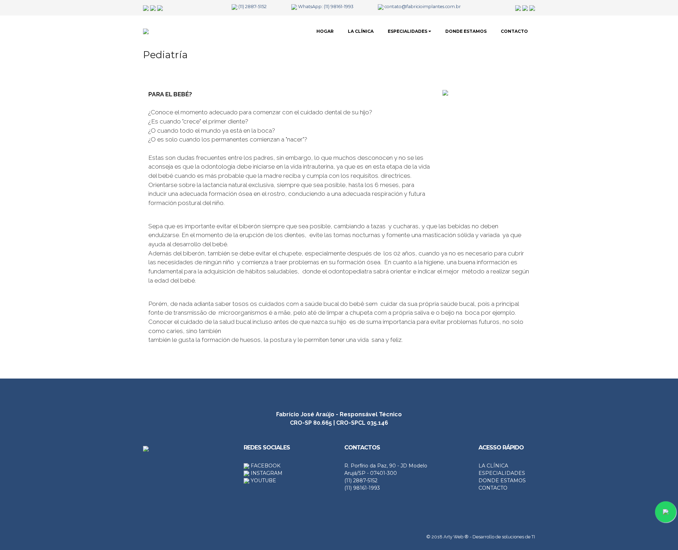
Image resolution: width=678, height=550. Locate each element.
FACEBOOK (264, 466)
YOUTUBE (262, 480)
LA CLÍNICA (361, 31)
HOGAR (325, 31)
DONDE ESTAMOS (466, 31)
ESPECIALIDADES (407, 31)
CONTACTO (514, 31)
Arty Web (453, 536)
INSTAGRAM (265, 473)
